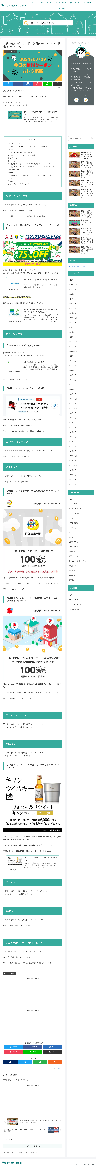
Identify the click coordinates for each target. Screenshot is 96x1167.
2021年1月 (72, 451)
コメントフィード (75, 604)
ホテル (71, 532)
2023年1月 (72, 337)
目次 (30, 140)
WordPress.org (74, 609)
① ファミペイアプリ (14, 143)
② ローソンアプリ (14, 149)
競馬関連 (72, 575)
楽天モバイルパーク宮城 (77, 561)
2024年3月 (72, 308)
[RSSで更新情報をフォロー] (55, 1062)
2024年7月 (72, 294)
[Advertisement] (33, 993)
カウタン (81, 45)
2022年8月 (72, 361)
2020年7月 (72, 480)
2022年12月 (73, 342)
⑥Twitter (11, 172)
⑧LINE (10, 181)
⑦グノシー (11, 178)
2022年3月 (72, 385)
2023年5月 (72, 332)
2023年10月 (73, 318)
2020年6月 (72, 484)
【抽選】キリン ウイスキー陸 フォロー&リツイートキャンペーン (30, 175)
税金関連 (72, 570)
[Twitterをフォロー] (25, 1062)
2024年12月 (73, 285)
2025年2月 (72, 280)
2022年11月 (73, 346)
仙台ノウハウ (73, 547)
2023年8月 (72, 327)
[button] (92, 138)
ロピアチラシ (73, 542)
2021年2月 (72, 446)
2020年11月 (73, 461)
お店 (70, 499)
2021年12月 (73, 399)
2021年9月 (72, 413)
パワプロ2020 (73, 523)
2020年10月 (73, 465)
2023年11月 (73, 313)
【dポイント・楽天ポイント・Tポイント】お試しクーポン (28, 146)
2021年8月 (72, 418)
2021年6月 (72, 427)
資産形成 (72, 580)
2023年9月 (72, 323)
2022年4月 (72, 380)
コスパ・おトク (74, 513)
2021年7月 (72, 423)
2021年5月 (72, 432)
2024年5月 (72, 299)
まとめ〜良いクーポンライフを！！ (19, 184)
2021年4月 (72, 437)
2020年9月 (72, 470)
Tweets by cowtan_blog (76, 266)
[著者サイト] (10, 1062)
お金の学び (73, 504)
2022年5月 (72, 375)
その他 (71, 518)
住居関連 (72, 551)
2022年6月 (72, 370)
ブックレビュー (74, 528)
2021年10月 (73, 408)
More (87, 54)
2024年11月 (73, 289)
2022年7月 (72, 365)
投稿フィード (73, 600)
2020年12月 (73, 456)
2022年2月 (72, 389)
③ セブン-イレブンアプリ (16, 158)
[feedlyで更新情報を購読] (40, 1062)
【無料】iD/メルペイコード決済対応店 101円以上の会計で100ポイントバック (34, 167)
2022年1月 (72, 394)
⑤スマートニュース (14, 169)
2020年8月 (72, 475)
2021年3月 (72, 442)
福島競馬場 (73, 566)
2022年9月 (72, 356)
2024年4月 (72, 304)
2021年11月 (73, 404)
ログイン (72, 595)
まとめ (71, 537)
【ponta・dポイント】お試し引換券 (21, 152)
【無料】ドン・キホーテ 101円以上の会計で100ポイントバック (30, 164)
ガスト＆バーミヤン (10, 973)
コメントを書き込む (32, 1146)
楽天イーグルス (74, 556)
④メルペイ (11, 161)
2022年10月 (73, 351)
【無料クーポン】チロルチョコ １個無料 (23, 155)
